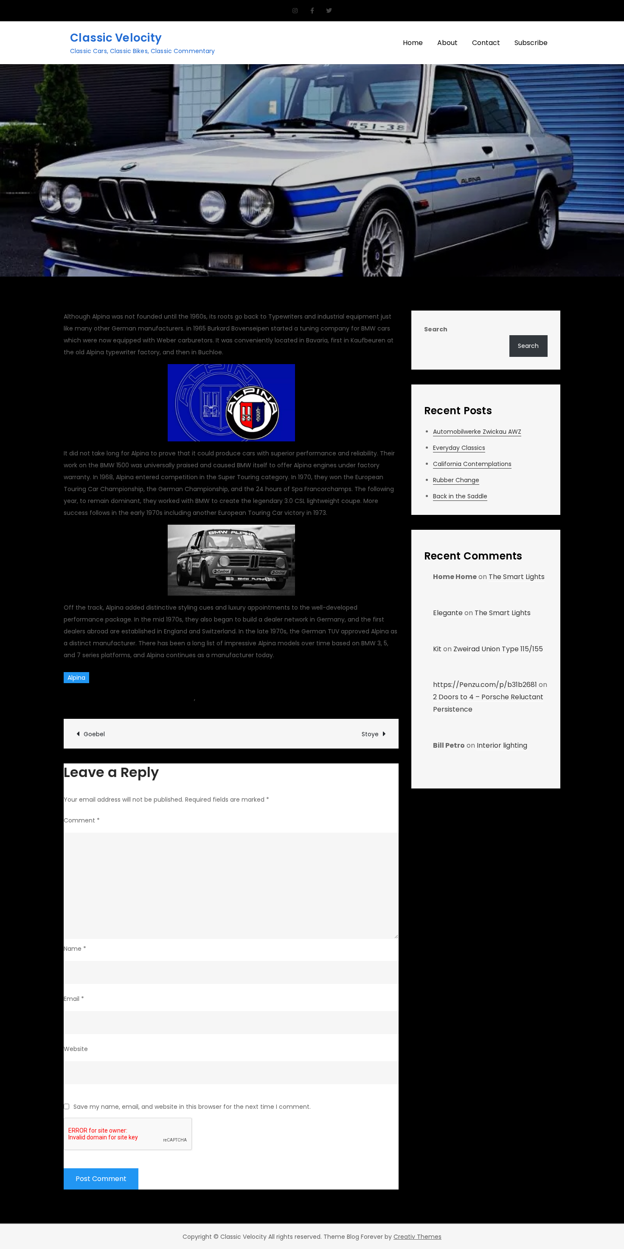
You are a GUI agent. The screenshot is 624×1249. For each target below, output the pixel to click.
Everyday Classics (459, 448)
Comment (82, 820)
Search (435, 329)
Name (75, 948)
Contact (486, 43)
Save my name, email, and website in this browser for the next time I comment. (192, 1107)
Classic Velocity (116, 37)
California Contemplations (472, 464)
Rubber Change (456, 480)
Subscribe (531, 43)
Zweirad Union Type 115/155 (498, 649)
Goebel (94, 734)
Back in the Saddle (460, 496)
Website (76, 1049)
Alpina (76, 677)
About (447, 43)
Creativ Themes (417, 1236)
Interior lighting (502, 745)
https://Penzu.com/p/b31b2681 (485, 684)
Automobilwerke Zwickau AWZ (477, 431)
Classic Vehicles (220, 698)
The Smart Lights (517, 577)
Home (413, 43)
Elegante (448, 613)
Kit (437, 649)
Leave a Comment (292, 698)
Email (74, 999)
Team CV (87, 698)
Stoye (370, 734)
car (189, 698)
